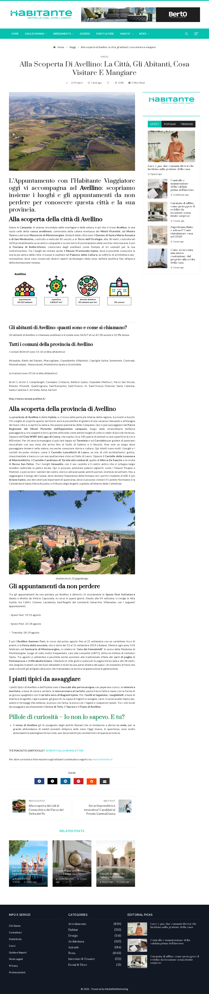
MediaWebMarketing (116, 989)
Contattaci (15, 932)
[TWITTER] (52, 781)
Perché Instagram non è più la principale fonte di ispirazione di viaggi (27, 871)
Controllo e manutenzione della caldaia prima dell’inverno (182, 185)
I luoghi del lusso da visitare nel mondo (112, 875)
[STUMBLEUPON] (91, 781)
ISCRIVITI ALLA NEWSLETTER (65, 750)
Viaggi (104, 57)
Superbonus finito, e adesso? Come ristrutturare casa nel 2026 (182, 232)
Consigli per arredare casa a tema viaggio (69, 872)
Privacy (13, 965)
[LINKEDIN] (65, 781)
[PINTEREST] (78, 781)
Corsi (12, 945)
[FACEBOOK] (39, 781)
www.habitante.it (102, 759)
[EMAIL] (105, 781)
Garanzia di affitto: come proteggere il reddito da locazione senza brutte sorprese (183, 210)
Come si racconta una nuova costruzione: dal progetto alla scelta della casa (183, 256)
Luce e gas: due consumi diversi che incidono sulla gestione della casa (171, 167)
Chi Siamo (15, 925)
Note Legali (16, 958)
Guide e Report (18, 952)
